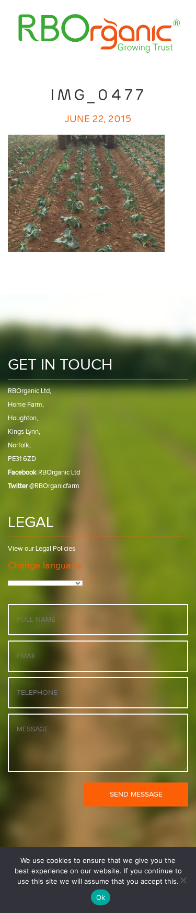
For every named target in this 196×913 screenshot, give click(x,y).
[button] (152, 63)
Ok (101, 897)
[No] (183, 880)
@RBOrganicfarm (43, 486)
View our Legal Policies (41, 549)
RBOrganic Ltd (44, 472)
